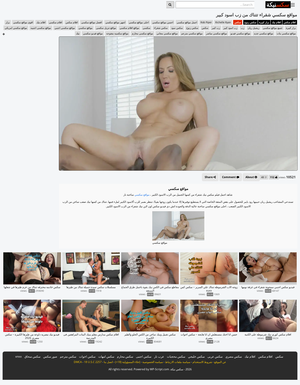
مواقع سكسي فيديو (240, 33)
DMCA (78, 362)
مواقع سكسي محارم (142, 33)
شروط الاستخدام (202, 362)
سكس (237, 22)
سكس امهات (106, 356)
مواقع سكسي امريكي (16, 27)
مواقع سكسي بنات (286, 33)
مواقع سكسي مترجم (192, 33)
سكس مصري (233, 356)
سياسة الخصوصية (152, 362)
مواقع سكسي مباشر (216, 33)
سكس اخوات (87, 356)
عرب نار (159, 356)
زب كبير (216, 27)
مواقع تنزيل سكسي (106, 27)
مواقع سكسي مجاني (167, 33)
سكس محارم (125, 356)
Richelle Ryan (223, 22)
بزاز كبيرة (264, 22)
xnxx (18, 356)
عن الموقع (220, 362)
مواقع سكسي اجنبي (65, 27)
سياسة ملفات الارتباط (177, 362)
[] (170, 4)
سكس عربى (215, 356)
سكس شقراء (161, 27)
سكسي (146, 27)
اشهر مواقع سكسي (115, 22)
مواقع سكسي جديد (263, 33)
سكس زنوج (250, 22)
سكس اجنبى (143, 356)
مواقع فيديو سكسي (93, 33)
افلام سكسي (55, 22)
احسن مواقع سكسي (162, 22)
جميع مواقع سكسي (272, 27)
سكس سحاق (32, 356)
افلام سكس (290, 22)
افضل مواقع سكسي (91, 22)
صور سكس (50, 356)
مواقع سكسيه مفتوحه (117, 33)
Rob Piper (206, 22)
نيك (78, 33)
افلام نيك (276, 22)
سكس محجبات (176, 356)
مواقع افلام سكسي (129, 27)
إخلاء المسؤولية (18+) (127, 362)
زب (242, 27)
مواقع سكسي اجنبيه (41, 27)
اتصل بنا (108, 362)
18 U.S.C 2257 (93, 362)
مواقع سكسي (85, 27)
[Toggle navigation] (294, 4)
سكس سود (177, 27)
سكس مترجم (68, 356)
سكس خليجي (196, 356)
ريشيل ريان (253, 27)
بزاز (8, 22)
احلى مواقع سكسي (139, 22)
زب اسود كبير (230, 27)
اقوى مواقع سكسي (23, 22)
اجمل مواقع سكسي (187, 22)
